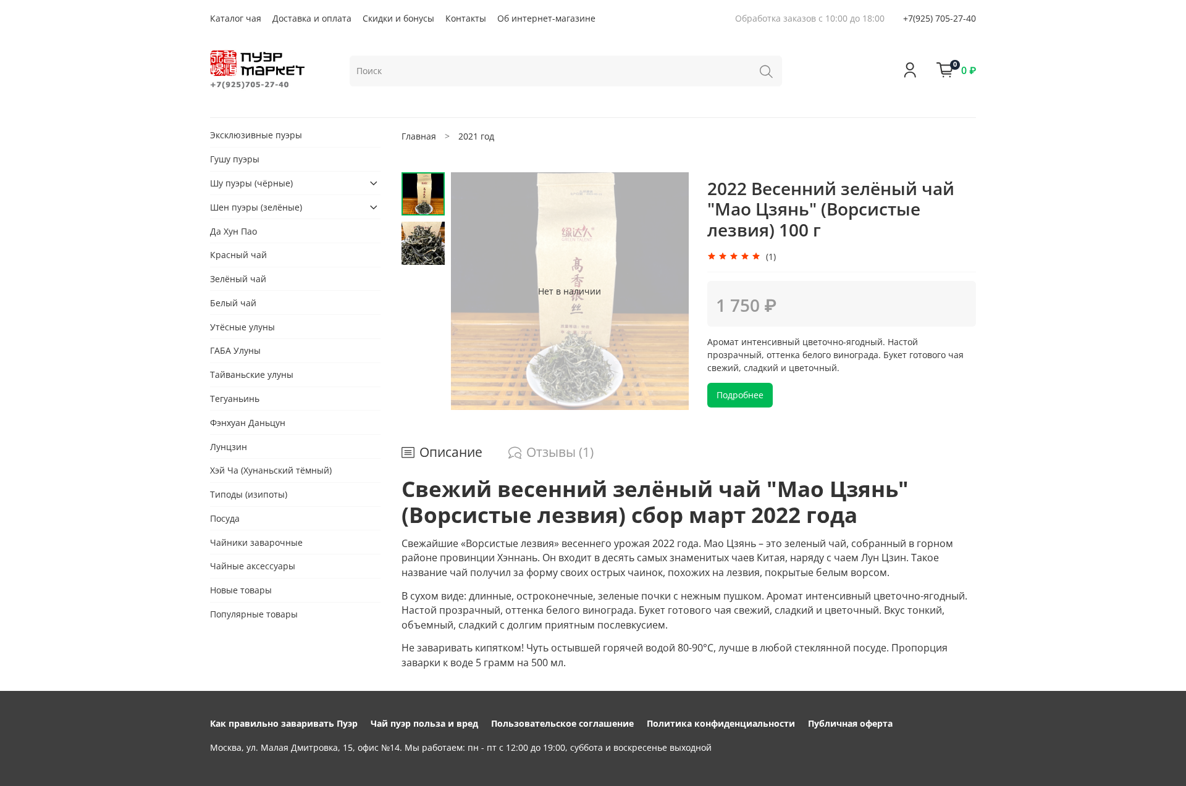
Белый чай (233, 303)
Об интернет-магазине (546, 18)
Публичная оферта (850, 723)
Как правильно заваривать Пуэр (284, 723)
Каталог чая (235, 18)
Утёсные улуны (242, 327)
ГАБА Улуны (235, 351)
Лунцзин (228, 447)
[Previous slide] (473, 291)
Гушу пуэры (234, 159)
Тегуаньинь (234, 398)
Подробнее (740, 395)
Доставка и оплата (311, 18)
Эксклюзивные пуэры (256, 135)
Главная (419, 136)
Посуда (225, 518)
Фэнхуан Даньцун (247, 423)
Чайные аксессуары (252, 566)
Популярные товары (254, 614)
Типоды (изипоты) (248, 494)
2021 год (476, 136)
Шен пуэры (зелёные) (256, 207)
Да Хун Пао (233, 231)
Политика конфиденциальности (721, 723)
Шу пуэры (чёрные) (251, 183)
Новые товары (241, 590)
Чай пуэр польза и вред (424, 723)
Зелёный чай (238, 279)
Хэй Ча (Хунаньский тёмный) (271, 470)
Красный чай (238, 255)
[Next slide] (667, 291)
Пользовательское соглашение (562, 723)
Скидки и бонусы (398, 18)
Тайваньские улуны (251, 374)
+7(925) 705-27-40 (939, 18)
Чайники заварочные (256, 542)
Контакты (465, 18)
